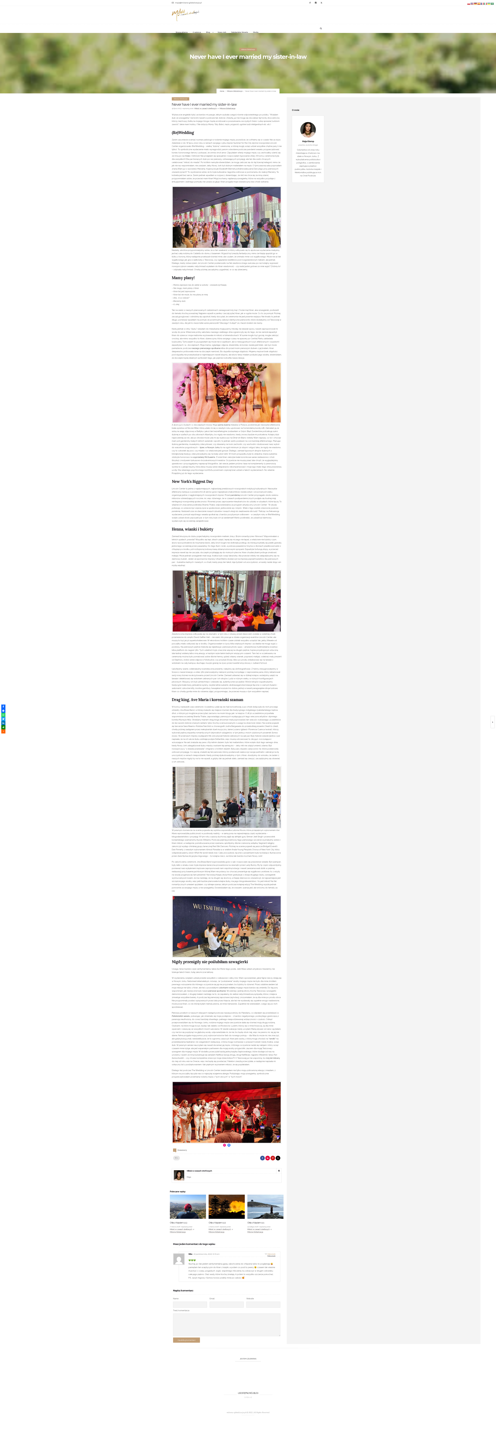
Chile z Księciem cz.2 (217, 1222)
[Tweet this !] (3, 719)
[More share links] (3, 731)
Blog (208, 32)
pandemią (235, 495)
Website (250, 1298)
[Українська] (489, 3)
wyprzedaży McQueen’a (204, 457)
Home (222, 91)
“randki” (272, 1039)
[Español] (479, 3)
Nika (190, 1254)
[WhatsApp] (3, 715)
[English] (472, 3)
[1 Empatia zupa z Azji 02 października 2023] (494, 722)
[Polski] (469, 3)
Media (255, 32)
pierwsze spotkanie (217, 991)
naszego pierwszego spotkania (206, 348)
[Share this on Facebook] (3, 707)
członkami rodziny (227, 988)
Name (176, 1298)
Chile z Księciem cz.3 (178, 1222)
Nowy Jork (222, 32)
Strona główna (182, 32)
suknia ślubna (224, 425)
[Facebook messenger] (3, 711)
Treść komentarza (181, 1310)
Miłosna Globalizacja (235, 91)
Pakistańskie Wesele (239, 32)
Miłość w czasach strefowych (205, 108)
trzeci (187, 156)
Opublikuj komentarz (186, 1340)
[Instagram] (316, 3)
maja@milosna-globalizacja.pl (188, 3)
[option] (188, 1214)
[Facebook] (310, 3)
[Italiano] (485, 3)
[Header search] (321, 28)
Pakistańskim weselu (181, 1016)
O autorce (197, 32)
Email (212, 1298)
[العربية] (492, 3)
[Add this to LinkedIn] (3, 723)
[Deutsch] (475, 3)
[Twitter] (321, 3)
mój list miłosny (273, 1058)
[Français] (482, 3)
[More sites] (3, 727)
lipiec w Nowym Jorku (210, 447)
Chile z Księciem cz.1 (255, 1222)
